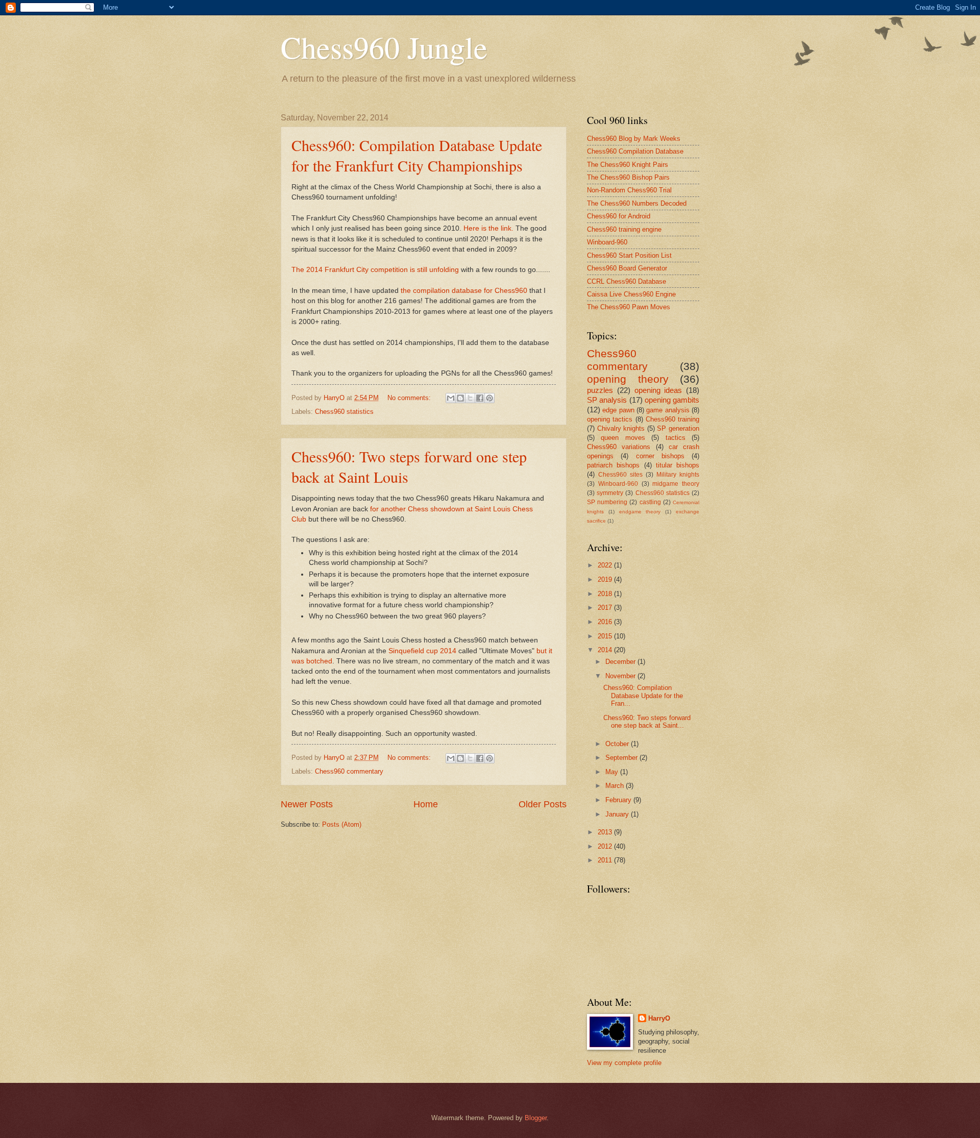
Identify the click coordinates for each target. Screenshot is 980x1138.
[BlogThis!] (460, 398)
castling (650, 502)
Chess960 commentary (349, 771)
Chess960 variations (618, 447)
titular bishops (677, 465)
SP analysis (607, 399)
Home (425, 804)
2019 (606, 579)
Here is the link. (488, 228)
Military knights (677, 475)
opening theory (628, 379)
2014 (606, 650)
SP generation (678, 428)
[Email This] (451, 398)
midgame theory (675, 484)
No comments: (410, 398)
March (615, 785)
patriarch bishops (613, 465)
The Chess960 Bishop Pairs (628, 177)
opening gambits (672, 399)
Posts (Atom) (341, 824)
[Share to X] (470, 398)
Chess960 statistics (344, 411)
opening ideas (658, 390)
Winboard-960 (607, 242)
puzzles (600, 390)
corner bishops (660, 456)
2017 (606, 607)
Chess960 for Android (618, 216)
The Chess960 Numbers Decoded (637, 203)
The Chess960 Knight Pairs (627, 164)
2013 (606, 832)
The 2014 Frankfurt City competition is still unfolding (375, 270)
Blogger (536, 1118)
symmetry (610, 493)
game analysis (667, 410)
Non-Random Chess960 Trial (629, 190)
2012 (606, 846)
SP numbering (607, 502)
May (612, 772)
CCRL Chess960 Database (626, 281)
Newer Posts (307, 804)
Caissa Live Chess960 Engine (631, 294)
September (622, 757)
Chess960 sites (620, 475)
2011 (606, 860)
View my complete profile (624, 1063)
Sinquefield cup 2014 (422, 651)
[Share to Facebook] (480, 398)
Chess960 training (672, 419)
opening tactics (609, 419)
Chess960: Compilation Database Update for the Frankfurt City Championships (416, 155)
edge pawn (618, 410)
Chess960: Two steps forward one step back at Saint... (647, 721)
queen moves (623, 437)
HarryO (659, 1018)
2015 (606, 636)
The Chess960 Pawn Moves (628, 307)
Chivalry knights (621, 428)
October (618, 744)
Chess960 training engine (624, 229)
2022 (606, 565)
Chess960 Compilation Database (635, 151)
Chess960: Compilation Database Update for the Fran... (643, 695)
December (621, 661)
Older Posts (543, 804)
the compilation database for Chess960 (464, 290)
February (619, 800)
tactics (675, 437)
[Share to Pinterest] (489, 398)
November (621, 676)
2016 (606, 622)
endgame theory (640, 511)
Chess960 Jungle (384, 47)
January (618, 814)
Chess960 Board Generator (627, 268)
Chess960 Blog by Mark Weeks (633, 138)
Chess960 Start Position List (629, 255)
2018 (606, 594)
